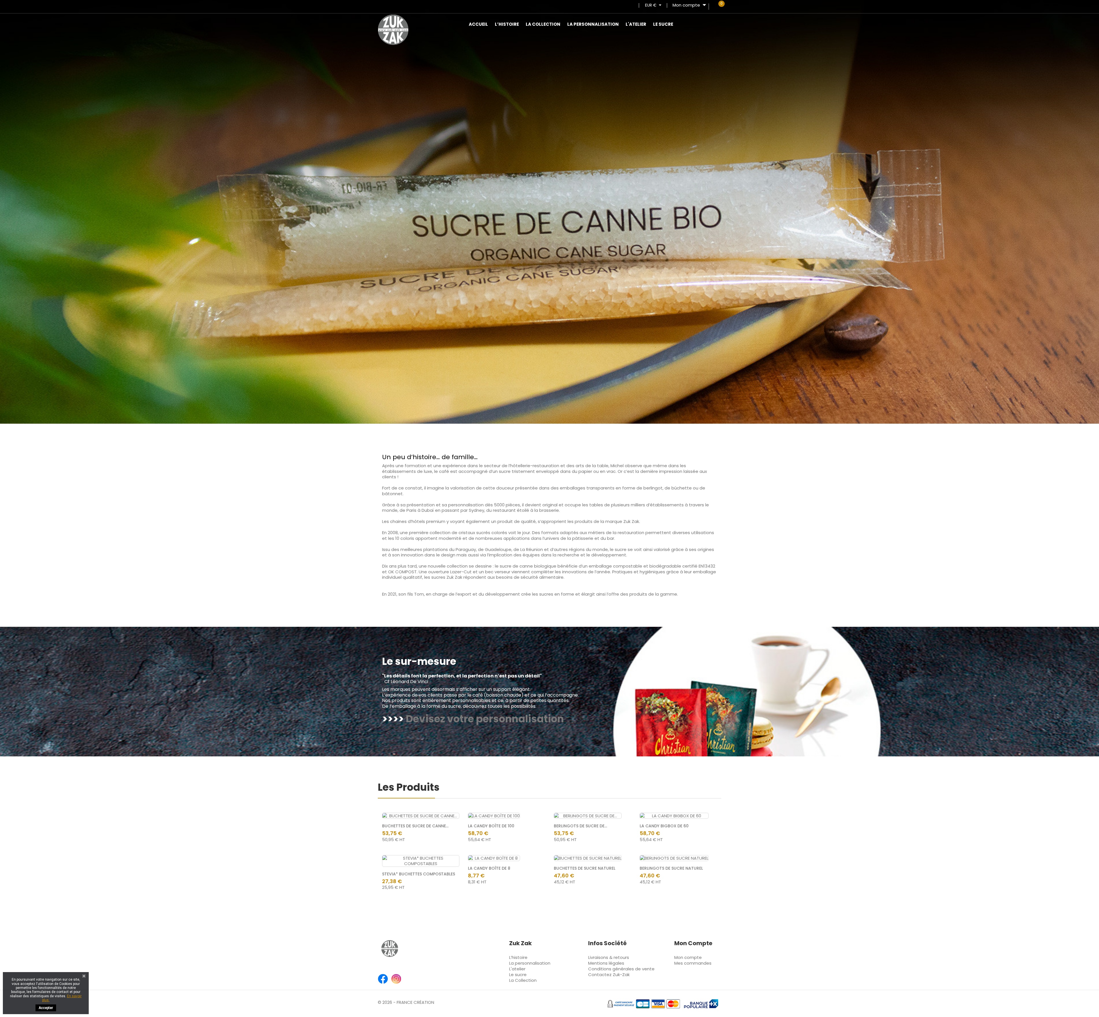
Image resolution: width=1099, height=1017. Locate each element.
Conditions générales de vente (621, 969)
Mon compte (688, 957)
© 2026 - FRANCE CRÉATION (406, 1002)
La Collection (543, 24)
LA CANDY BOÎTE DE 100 (491, 826)
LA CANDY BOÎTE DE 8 (489, 868)
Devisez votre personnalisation (485, 719)
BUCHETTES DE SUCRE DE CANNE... (415, 826)
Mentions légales (606, 963)
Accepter (46, 1008)
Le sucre (663, 24)
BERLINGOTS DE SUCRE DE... (580, 826)
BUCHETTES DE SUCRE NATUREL (584, 868)
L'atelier (636, 24)
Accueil (478, 24)
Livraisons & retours (608, 957)
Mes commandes (692, 963)
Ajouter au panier (449, 865)
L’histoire (507, 24)
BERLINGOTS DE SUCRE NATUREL (671, 868)
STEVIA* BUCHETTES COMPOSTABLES (418, 874)
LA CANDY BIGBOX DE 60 (664, 826)
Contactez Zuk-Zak (609, 975)
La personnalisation (593, 24)
